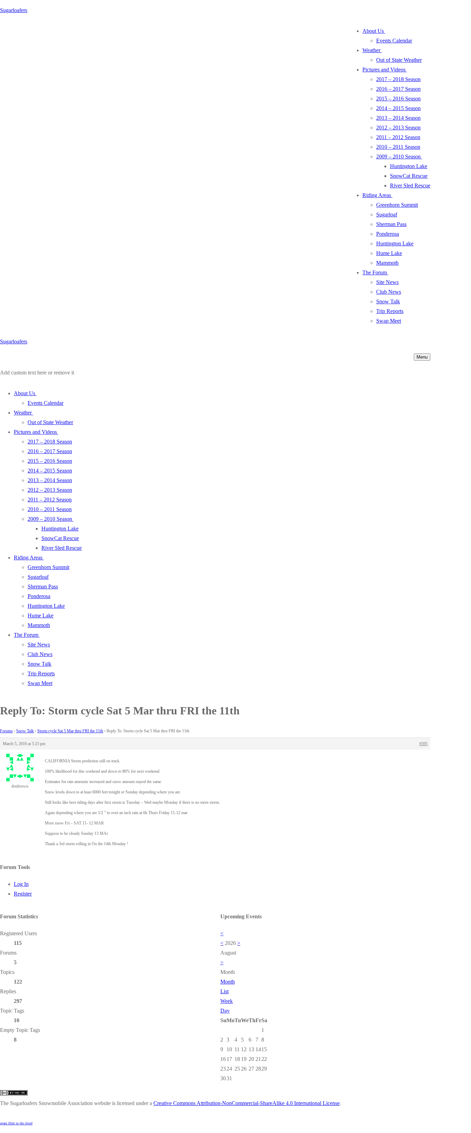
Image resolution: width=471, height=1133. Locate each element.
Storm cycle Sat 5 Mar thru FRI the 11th (70, 731)
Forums (6, 731)
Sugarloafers (13, 10)
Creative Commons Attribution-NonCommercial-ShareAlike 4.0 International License (246, 1103)
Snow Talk (25, 731)
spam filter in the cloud (16, 1123)
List (224, 991)
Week (226, 1001)
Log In (21, 884)
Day (225, 1011)
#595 (423, 743)
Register (23, 894)
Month (227, 982)
